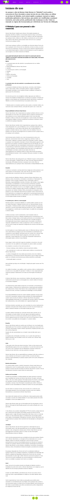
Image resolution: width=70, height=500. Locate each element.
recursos (21, 2)
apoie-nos (28, 2)
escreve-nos (35, 2)
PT (41, 2)
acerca (14, 2)
